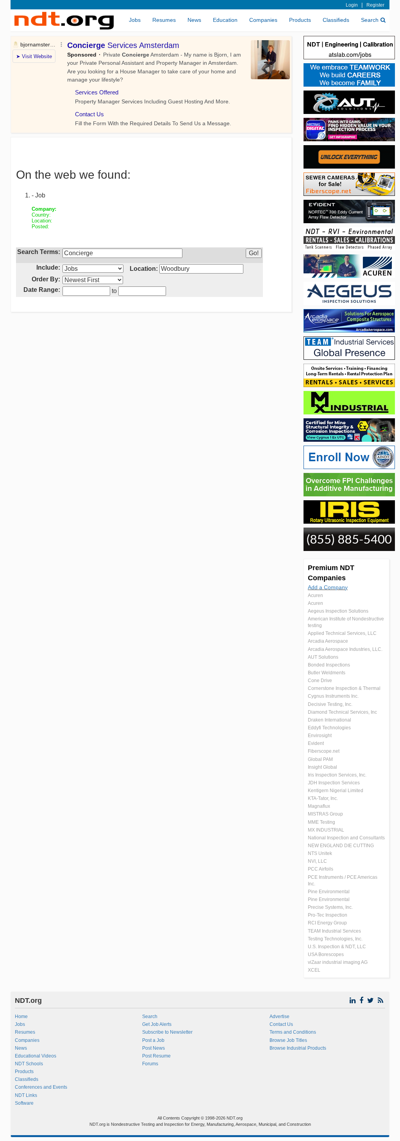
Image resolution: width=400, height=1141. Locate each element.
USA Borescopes (326, 954)
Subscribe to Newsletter (167, 1032)
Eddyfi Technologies (329, 727)
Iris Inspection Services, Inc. (337, 775)
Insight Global (322, 767)
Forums (150, 1063)
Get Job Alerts (156, 1024)
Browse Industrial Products (298, 1048)
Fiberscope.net (323, 751)
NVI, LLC (317, 861)
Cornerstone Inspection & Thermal (344, 688)
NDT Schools (29, 1063)
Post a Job (153, 1040)
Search (370, 20)
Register (375, 5)
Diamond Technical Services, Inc (342, 712)
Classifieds (336, 20)
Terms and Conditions (293, 1032)
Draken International (329, 720)
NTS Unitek (320, 853)
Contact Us (281, 1024)
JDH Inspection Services (334, 783)
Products (300, 20)
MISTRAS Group (325, 814)
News (194, 20)
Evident (316, 743)
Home (21, 1016)
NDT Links (26, 1095)
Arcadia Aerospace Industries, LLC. (345, 649)
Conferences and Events (41, 1087)
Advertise (279, 1016)
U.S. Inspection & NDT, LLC (337, 946)
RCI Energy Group (327, 923)
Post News (153, 1048)
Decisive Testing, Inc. (330, 704)
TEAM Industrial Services (334, 931)
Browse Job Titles (288, 1040)
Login (352, 5)
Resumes (164, 20)
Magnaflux (319, 806)
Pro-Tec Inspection (327, 915)
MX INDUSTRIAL (326, 830)
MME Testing (321, 822)
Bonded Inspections (329, 665)
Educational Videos (35, 1056)
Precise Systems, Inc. (330, 907)
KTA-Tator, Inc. (323, 798)
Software (24, 1103)
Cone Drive (320, 680)
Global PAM (320, 759)
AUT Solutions (323, 657)
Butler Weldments (326, 672)
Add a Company (328, 587)
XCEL (314, 970)
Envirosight (320, 735)
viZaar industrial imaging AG (338, 962)
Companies (263, 20)
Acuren (315, 595)
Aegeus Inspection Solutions (338, 611)
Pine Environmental (329, 891)
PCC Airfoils (320, 869)
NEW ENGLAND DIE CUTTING (341, 845)
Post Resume (156, 1056)
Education (225, 20)
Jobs (135, 20)
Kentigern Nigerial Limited (335, 790)
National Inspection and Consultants (346, 838)
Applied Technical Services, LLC (342, 633)
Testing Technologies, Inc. (335, 939)
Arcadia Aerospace (328, 641)
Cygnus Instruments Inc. (333, 696)
